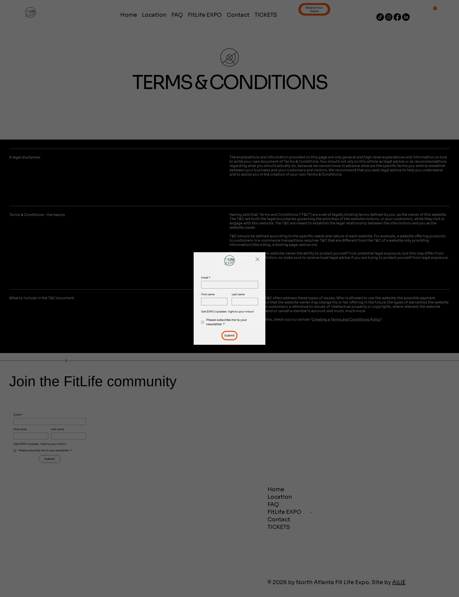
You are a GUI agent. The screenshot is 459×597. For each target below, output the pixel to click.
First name (208, 294)
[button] (257, 259)
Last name (238, 294)
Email (205, 277)
